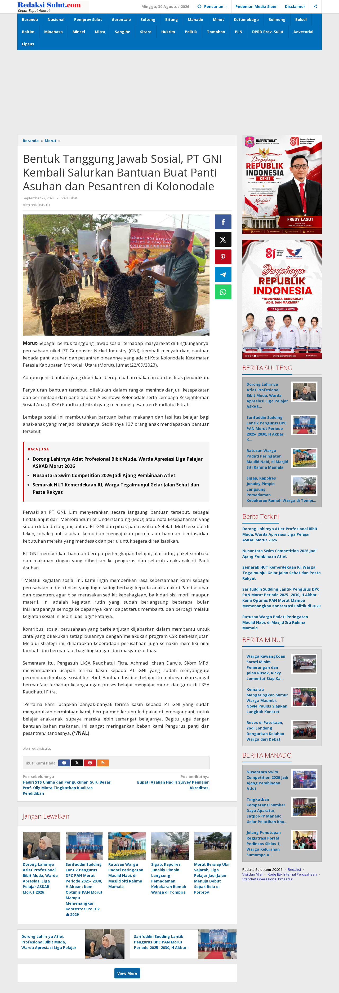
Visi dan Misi (252, 874)
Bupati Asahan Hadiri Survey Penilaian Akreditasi (173, 782)
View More (127, 973)
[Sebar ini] (223, 221)
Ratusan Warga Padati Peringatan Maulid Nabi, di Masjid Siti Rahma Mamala (125, 875)
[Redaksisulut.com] (53, 6)
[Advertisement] (169, 90)
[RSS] (103, 762)
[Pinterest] (90, 762)
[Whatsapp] (223, 291)
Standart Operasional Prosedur (267, 879)
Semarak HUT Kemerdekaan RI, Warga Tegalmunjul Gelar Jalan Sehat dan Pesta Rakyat (281, 573)
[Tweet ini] (223, 239)
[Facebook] (64, 762)
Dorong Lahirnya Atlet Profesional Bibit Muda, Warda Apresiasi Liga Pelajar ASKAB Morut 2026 (280, 534)
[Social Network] (315, 6)
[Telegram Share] (223, 274)
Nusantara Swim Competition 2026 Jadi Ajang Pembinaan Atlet (104, 475)
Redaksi (294, 869)
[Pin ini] (223, 256)
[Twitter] (77, 762)
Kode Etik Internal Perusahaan (292, 874)
